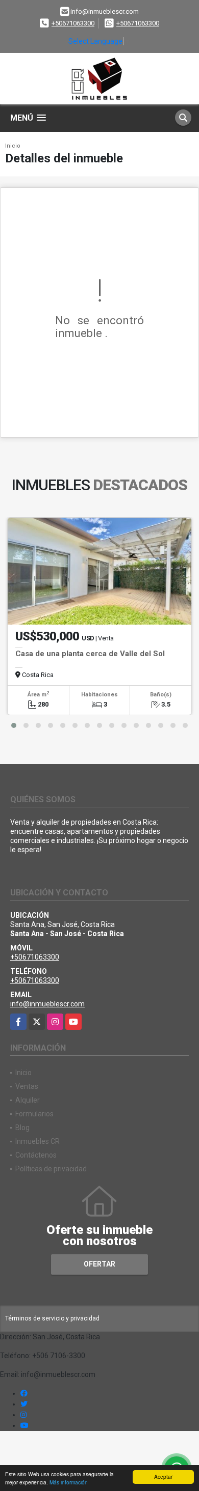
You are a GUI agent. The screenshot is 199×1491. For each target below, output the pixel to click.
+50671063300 (73, 23)
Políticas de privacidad (51, 1169)
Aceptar (163, 1476)
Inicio (12, 146)
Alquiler (27, 1100)
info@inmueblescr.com (47, 1004)
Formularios (34, 1114)
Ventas (26, 1086)
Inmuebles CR (37, 1141)
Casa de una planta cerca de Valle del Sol (90, 653)
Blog (22, 1127)
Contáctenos (36, 1155)
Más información (68, 1482)
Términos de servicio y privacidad (52, 1318)
